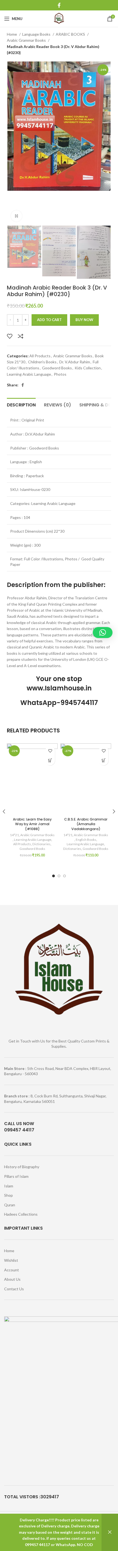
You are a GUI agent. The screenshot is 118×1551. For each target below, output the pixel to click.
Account (11, 1270)
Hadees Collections (21, 1214)
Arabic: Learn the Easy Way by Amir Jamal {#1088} (32, 824)
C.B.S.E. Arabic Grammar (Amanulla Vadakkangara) (86, 824)
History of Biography (21, 1166)
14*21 (14, 835)
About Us (12, 1279)
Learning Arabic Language (29, 374)
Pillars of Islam (16, 1176)
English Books (86, 840)
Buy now (84, 319)
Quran (9, 1204)
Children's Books (42, 361)
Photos (60, 374)
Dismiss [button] (110, 1532)
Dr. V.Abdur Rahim (74, 361)
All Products (39, 355)
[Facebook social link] (59, 5)
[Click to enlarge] (16, 215)
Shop (8, 1195)
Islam (8, 1186)
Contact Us (14, 1288)
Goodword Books (57, 368)
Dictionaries (41, 844)
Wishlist (11, 1260)
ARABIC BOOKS (71, 34)
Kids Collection (88, 368)
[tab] (21, 404)
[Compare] (20, 336)
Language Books (36, 34)
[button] (50, 760)
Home (12, 34)
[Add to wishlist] (9, 336)
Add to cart (49, 319)
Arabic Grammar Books (27, 40)
